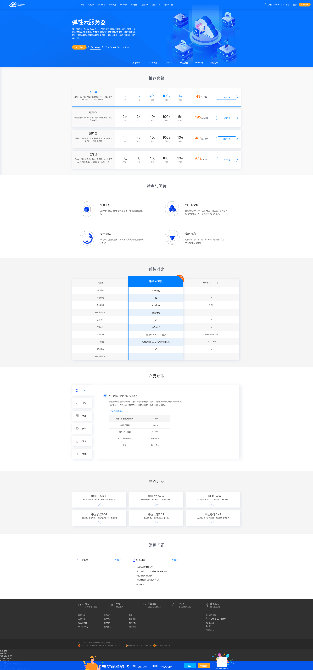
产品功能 (184, 62)
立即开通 (226, 97)
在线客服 (3, 651)
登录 (295, 5)
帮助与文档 (127, 47)
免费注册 (304, 4)
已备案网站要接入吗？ (145, 567)
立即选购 (79, 47)
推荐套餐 (136, 62)
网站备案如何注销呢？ (145, 576)
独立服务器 (82, 623)
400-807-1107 (6, 658)
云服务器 (81, 619)
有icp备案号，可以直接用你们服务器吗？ (152, 571)
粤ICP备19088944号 (163, 646)
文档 (270, 5)
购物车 (288, 5)
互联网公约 (141, 584)
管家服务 (107, 623)
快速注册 (204, 665)
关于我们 (132, 619)
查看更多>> (119, 560)
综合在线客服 (210, 623)
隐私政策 (132, 627)
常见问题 (214, 62)
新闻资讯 (107, 627)
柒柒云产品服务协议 (112, 47)
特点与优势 (152, 62)
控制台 (276, 5)
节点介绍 (199, 62)
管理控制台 (95, 47)
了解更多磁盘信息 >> (116, 411)
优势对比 (169, 62)
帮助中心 (107, 619)
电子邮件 (209, 626)
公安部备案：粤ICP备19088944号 (139, 646)
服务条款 (132, 623)
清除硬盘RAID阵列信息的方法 (148, 580)
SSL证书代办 (83, 627)
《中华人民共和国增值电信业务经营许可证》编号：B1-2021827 (102, 646)
